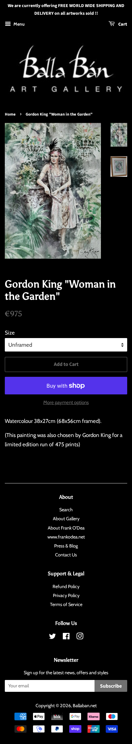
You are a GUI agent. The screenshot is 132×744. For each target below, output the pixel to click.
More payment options (66, 402)
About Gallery (66, 519)
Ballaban (81, 705)
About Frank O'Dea (66, 528)
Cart (122, 24)
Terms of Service (66, 604)
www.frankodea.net (66, 537)
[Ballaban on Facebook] (66, 637)
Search (66, 510)
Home (10, 114)
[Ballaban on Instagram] (79, 637)
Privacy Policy (66, 595)
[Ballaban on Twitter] (52, 637)
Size (10, 332)
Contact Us (66, 555)
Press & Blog (66, 546)
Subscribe (111, 686)
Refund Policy (66, 586)
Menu (18, 24)
